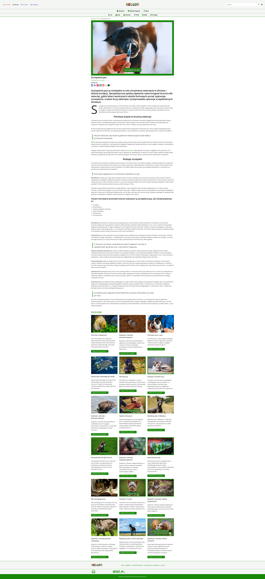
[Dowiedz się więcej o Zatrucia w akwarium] (104, 324)
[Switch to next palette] (262, 4)
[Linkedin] (100, 85)
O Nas (122, 565)
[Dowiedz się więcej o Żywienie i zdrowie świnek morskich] (160, 527)
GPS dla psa (123, 377)
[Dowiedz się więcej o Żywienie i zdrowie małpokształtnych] (132, 446)
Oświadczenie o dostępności (151, 565)
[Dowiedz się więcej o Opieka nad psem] (132, 404)
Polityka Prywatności (137, 565)
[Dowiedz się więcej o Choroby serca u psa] (160, 324)
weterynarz (130, 150)
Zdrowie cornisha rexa (155, 377)
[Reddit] (103, 85)
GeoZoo (93, 18)
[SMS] (109, 85)
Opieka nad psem (125, 416)
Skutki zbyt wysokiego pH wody (102, 376)
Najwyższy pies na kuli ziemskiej (131, 538)
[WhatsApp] (106, 85)
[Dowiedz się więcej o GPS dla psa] (132, 365)
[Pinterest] (98, 85)
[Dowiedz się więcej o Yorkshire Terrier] (132, 488)
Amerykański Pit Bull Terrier (101, 457)
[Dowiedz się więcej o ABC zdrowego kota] (104, 488)
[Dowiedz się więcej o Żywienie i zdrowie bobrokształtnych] (104, 404)
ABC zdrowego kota (98, 499)
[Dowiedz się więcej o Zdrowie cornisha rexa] (160, 365)
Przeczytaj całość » (99, 351)
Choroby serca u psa (155, 335)
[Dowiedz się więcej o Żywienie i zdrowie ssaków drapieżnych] (160, 488)
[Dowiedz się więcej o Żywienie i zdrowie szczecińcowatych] (132, 324)
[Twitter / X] (95, 85)
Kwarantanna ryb (153, 457)
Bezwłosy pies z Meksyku (156, 416)
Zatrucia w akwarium (99, 335)
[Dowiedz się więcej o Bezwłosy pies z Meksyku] (160, 404)
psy (169, 167)
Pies (98, 18)
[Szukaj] (259, 4)
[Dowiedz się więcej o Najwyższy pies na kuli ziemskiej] (132, 527)
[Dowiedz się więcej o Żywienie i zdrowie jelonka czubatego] (104, 527)
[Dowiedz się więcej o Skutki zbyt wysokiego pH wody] (104, 365)
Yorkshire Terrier (125, 499)
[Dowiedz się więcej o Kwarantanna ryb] (160, 446)
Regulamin (128, 565)
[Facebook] (92, 85)
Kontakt (163, 565)
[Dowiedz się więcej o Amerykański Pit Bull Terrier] (104, 446)
